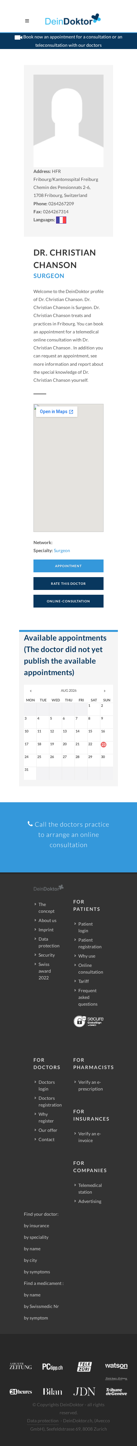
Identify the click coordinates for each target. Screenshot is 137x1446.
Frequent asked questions (87, 997)
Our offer (48, 1130)
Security (47, 955)
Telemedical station (90, 1188)
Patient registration (90, 943)
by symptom (36, 1317)
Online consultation (90, 968)
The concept (46, 908)
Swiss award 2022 (45, 970)
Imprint (46, 929)
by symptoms (37, 1271)
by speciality (36, 1237)
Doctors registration (50, 1101)
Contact (46, 1139)
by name (32, 1248)
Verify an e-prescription (90, 1085)
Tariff (83, 981)
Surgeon (48, 275)
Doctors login (47, 1085)
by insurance (36, 1225)
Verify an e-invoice (89, 1137)
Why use (86, 956)
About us (47, 920)
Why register (46, 1117)
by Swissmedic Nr (41, 1306)
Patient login (85, 927)
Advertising (89, 1201)
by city (30, 1260)
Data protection (49, 942)
